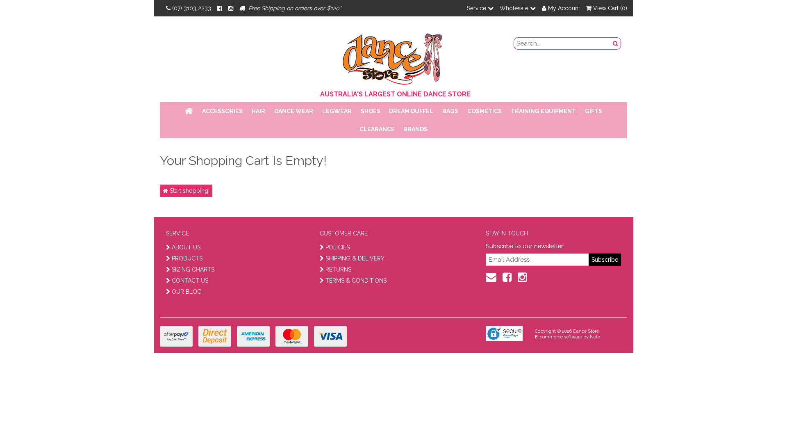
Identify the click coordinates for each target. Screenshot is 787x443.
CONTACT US (190, 280)
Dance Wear (293, 111)
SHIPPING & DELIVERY (354, 258)
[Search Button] (615, 43)
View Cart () (609, 8)
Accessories (222, 111)
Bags (450, 111)
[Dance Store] (393, 57)
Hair (258, 111)
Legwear (337, 111)
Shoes (370, 111)
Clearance (377, 129)
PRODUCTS (187, 258)
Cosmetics (484, 111)
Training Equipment (543, 111)
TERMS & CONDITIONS (356, 280)
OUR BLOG (187, 291)
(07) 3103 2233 (191, 8)
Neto (595, 337)
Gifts (593, 111)
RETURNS (338, 269)
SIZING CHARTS (193, 269)
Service (477, 8)
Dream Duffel (411, 111)
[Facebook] (219, 8)
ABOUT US (186, 247)
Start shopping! (188, 190)
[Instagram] (230, 8)
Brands (415, 129)
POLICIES (337, 247)
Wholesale (515, 8)
